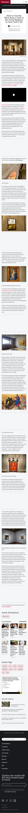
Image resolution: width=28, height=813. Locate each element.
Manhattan (5, 669)
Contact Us (4, 762)
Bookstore (4, 756)
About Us (4, 759)
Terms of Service (5, 807)
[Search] (24, 739)
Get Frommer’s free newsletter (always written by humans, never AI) (13, 5)
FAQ (3, 765)
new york (20, 666)
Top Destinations (6, 743)
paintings (20, 669)
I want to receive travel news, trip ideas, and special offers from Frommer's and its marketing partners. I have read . (14, 790)
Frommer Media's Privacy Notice (10, 791)
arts (10, 666)
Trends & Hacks (5, 749)
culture (14, 666)
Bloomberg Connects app (8, 290)
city (3, 672)
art (15, 669)
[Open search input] (23, 2)
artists (11, 669)
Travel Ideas (5, 746)
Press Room (5, 768)
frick (8, 672)
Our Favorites (5, 753)
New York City (5, 104)
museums (5, 666)
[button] (26, 1)
